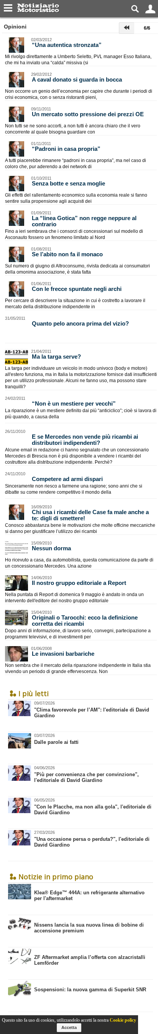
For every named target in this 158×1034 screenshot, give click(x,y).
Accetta (69, 1027)
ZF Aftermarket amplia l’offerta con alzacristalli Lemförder (89, 960)
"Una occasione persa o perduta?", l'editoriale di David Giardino (92, 839)
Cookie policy (123, 1020)
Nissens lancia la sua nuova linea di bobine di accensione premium (89, 928)
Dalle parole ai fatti (56, 739)
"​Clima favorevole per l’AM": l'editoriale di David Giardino (91, 709)
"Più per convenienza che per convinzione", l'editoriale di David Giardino (86, 774)
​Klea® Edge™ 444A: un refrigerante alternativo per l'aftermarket (89, 895)
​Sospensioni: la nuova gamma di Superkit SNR (90, 989)
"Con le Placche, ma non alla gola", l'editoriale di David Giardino (92, 806)
